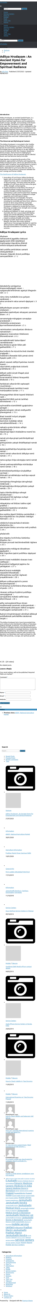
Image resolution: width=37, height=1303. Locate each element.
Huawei (10, 1193)
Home (6, 12)
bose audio (21, 1178)
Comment (4, 677)
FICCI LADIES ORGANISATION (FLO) (18, 872)
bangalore (11, 1178)
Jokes (8, 1267)
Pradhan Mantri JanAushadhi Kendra (16, 1234)
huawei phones (25, 1198)
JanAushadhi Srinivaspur (14, 1217)
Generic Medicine (23, 1183)
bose (16, 1178)
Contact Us (7, 1297)
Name (2, 692)
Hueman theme (27, 1301)
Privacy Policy (8, 1296)
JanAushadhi (25, 1200)
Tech (5, 19)
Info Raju (5, 71)
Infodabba (3, 2)
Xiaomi (23, 1243)
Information (10, 831)
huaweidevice (20, 1193)
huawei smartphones (12, 1200)
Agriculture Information (14, 850)
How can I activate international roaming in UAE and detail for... (20, 1131)
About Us (7, 1294)
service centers (24, 1239)
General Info (10, 869)
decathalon (27, 1178)
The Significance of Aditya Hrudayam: (13, 174)
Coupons (9, 1259)
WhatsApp (9, 1284)
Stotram (6, 50)
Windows (9, 1286)
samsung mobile (21, 1237)
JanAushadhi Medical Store (18, 1206)
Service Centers (9, 14)
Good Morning (11, 1262)
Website (3, 699)
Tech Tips (7, 20)
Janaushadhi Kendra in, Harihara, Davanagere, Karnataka (17, 891)
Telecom (15, 963)
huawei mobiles (13, 1198)
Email (2, 696)
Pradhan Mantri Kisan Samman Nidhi (18, 853)
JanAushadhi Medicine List (19, 1215)
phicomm (19, 1227)
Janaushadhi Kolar (12, 1205)
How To (6, 15)
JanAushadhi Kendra (16, 1202)
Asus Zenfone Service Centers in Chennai (19, 911)
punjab (29, 1235)
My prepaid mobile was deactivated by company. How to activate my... (19, 1160)
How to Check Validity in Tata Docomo (19, 1081)
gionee (17, 1190)
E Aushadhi (11, 1180)
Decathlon (32, 1178)
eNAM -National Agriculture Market (18, 834)
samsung (14, 1237)
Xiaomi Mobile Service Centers (19, 1244)
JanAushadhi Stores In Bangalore (19, 1218)
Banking (8, 1257)
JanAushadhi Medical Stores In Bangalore (18, 1211)
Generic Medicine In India (19, 1186)
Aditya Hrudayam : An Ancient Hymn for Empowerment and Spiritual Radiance (19, 814)
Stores (6, 22)
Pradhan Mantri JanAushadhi (19, 1228)
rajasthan (8, 1237)
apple (7, 1178)
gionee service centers (26, 1190)
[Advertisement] (18, 94)
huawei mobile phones (18, 1195)
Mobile (6, 17)
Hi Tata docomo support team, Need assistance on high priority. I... (18, 1145)
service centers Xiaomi (13, 1242)
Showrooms (10, 1272)
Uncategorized (11, 1283)
